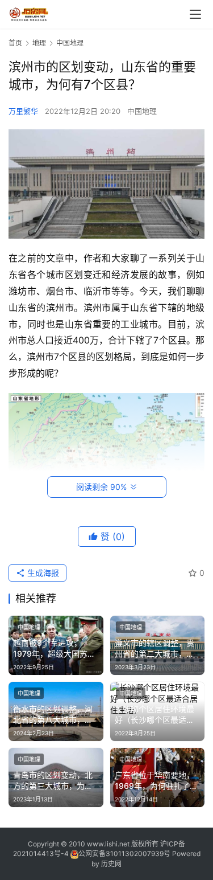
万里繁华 (23, 111)
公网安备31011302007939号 (124, 853)
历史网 (111, 863)
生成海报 (42, 573)
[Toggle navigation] (195, 14)
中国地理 (142, 111)
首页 (15, 43)
